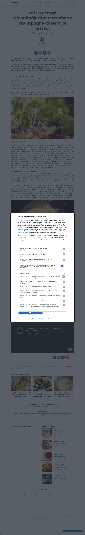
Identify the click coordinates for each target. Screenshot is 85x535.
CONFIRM (30, 313)
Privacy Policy (52, 318)
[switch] (63, 249)
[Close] (71, 216)
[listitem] (42, 245)
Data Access (42, 318)
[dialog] (42, 267)
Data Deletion (33, 318)
